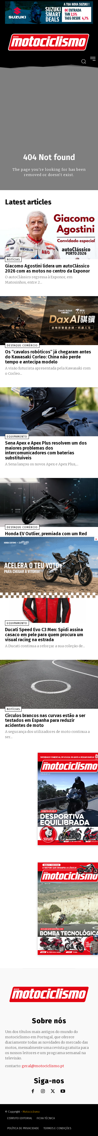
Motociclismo (31, 1111)
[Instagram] (42, 1091)
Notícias (13, 259)
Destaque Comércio (22, 345)
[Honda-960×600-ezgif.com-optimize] (49, 596)
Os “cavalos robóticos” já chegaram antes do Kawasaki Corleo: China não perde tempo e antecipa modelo (48, 357)
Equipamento (17, 436)
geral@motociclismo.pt (43, 1066)
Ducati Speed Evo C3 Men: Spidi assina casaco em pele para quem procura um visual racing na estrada (44, 634)
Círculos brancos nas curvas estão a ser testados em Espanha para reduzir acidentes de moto (45, 720)
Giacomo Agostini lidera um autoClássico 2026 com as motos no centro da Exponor (47, 268)
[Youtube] (63, 1091)
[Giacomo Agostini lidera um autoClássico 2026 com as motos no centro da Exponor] (49, 234)
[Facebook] (32, 1091)
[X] (53, 1091)
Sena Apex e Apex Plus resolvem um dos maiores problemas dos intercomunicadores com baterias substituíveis (46, 450)
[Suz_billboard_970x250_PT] (49, 22)
